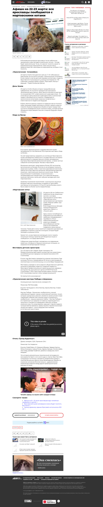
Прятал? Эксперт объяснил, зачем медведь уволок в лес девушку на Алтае (80, 53)
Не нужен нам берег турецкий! (27, 444)
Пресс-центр (40, 477)
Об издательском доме (29, 477)
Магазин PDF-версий (56, 477)
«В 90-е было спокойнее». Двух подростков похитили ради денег (80, 73)
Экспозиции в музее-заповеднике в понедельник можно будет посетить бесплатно (27, 440)
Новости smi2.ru (18, 473)
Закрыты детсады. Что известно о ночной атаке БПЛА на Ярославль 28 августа (78, 38)
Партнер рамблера (37, 501)
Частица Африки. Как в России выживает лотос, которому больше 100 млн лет (80, 69)
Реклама (47, 477)
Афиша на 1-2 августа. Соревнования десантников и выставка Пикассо (52, 440)
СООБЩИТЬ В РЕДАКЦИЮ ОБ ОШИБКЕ (50, 479)
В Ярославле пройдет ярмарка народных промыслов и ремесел (27, 450)
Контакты (36, 479)
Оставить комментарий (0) (51, 415)
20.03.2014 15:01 (16, 6)
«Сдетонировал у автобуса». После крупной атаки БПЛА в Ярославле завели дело (77, 25)
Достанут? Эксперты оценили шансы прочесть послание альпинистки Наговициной (81, 58)
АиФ (23, 52)
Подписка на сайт (27, 479)
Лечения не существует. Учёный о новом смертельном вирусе (80, 47)
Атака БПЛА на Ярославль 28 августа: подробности (78, 18)
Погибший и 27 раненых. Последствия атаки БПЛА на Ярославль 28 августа (77, 12)
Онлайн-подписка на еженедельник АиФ (73, 477)
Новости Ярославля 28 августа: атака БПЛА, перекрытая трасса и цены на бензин (78, 31)
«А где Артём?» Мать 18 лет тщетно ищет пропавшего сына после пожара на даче (80, 63)
